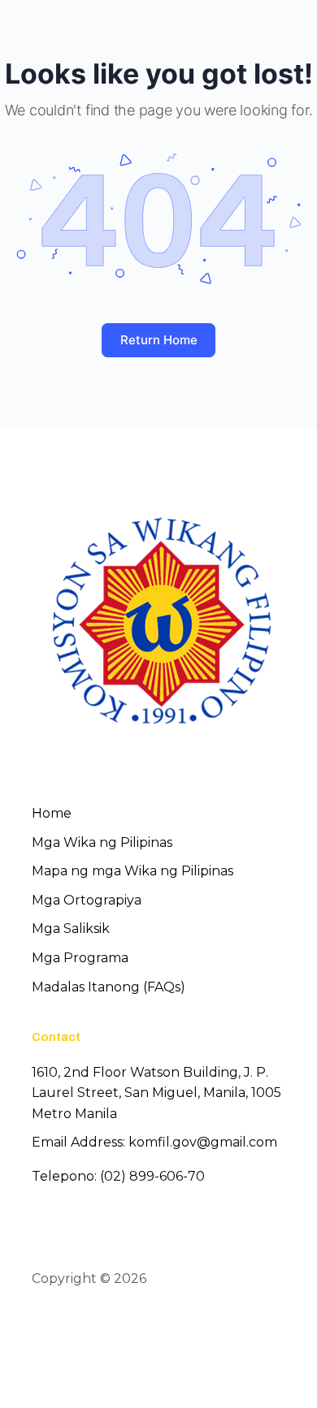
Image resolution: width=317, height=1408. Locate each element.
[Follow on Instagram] (101, 1325)
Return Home (159, 340)
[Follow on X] (72, 1325)
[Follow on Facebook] (43, 1325)
